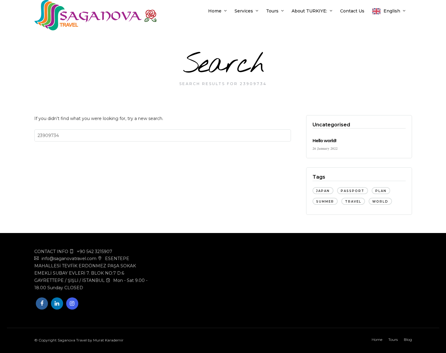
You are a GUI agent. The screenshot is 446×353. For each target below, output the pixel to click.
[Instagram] (72, 303)
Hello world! (324, 140)
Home (214, 11)
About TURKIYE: (309, 11)
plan (381, 191)
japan (323, 191)
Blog (408, 339)
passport (352, 191)
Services (244, 11)
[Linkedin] (57, 303)
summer (325, 202)
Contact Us (352, 11)
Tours (272, 11)
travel (353, 202)
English (391, 11)
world (380, 202)
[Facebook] (42, 303)
